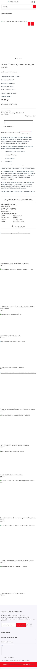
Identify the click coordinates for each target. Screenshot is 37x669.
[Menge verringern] (2, 122)
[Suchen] (34, 6)
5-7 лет (20, 219)
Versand (14, 104)
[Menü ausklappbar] (3, 2)
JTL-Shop (32, 664)
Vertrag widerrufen (8, 657)
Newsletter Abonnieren (29, 625)
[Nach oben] (0, 668)
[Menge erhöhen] (34, 122)
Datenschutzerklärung (7, 617)
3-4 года (15, 219)
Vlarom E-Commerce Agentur (16, 664)
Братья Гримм (17, 215)
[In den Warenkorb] (2, 19)
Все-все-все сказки (18, 221)
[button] (27, 2)
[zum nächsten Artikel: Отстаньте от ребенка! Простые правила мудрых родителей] (16, 14)
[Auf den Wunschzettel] (32, 24)
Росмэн (15, 217)
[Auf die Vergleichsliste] (29, 24)
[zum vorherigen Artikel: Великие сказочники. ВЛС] (13, 14)
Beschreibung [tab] (26, 133)
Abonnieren (21, 625)
